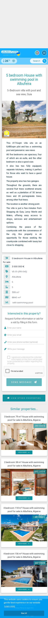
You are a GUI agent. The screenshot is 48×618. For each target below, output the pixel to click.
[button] (43, 103)
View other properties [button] (26, 398)
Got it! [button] (24, 613)
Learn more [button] (9, 606)
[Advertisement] (24, 24)
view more (24, 452)
